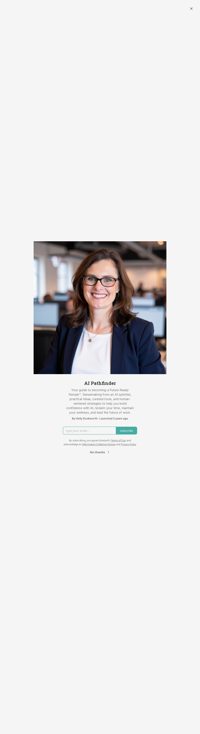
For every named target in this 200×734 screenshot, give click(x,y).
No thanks (97, 452)
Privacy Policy (128, 444)
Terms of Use (118, 440)
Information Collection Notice (98, 444)
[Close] (191, 9)
